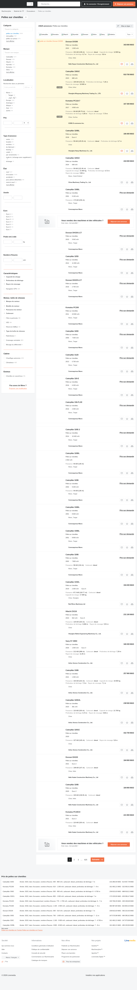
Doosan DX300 (72, 42)
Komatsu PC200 (72, 307)
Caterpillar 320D (72, 331)
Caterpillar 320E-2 (73, 429)
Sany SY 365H (71, 641)
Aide (3, 949)
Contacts (5, 953)
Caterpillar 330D (8, 915)
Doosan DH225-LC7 (74, 280)
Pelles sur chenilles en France (32, 930)
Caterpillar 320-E (72, 378)
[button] (127, 64)
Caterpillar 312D (72, 355)
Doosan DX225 (8, 911)
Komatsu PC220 (8, 901)
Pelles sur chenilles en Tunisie (11, 930)
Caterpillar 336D (8, 891)
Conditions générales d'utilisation (43, 946)
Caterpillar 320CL (9, 896)
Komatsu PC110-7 (73, 101)
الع (2, 961)
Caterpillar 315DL (73, 582)
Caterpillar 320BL (73, 131)
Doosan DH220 (72, 757)
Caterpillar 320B (72, 480)
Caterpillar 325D (72, 256)
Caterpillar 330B (72, 670)
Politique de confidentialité (40, 949)
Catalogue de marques (39, 960)
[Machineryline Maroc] (13, 4)
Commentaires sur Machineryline (43, 957)
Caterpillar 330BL (73, 189)
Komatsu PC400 (8, 906)
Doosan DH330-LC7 (74, 233)
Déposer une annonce (119, 221)
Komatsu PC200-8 (73, 812)
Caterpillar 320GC (73, 158)
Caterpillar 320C (8, 920)
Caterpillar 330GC (73, 71)
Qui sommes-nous (8, 946)
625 (85, 860)
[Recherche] (39, 4)
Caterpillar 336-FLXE (74, 402)
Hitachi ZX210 (71, 611)
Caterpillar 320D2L (73, 700)
